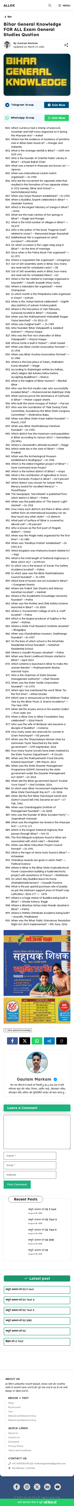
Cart (10, 1411)
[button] (50, 5)
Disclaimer (13, 1441)
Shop (11, 1403)
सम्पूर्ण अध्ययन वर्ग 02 (38, 1250)
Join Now (58, 105)
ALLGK (9, 5)
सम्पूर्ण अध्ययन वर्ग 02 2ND (41, 1239)
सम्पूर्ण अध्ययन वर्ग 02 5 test (42, 1209)
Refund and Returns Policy (22, 1416)
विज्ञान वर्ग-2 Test (14, 1341)
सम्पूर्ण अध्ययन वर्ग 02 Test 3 (42, 1229)
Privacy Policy (15, 1446)
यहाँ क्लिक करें (50, 1502)
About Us (13, 1433)
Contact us (14, 1437)
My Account (14, 1407)
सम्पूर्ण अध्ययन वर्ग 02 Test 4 (42, 1219)
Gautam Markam (27, 43)
